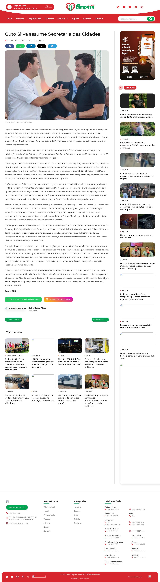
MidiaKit (99, 19)
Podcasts (49, 19)
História (61, 19)
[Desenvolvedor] (150, 576)
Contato (87, 19)
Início (9, 19)
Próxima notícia (99, 319)
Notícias (20, 19)
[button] (9, 46)
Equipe (75, 19)
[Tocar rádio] (9, 7)
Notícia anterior (14, 319)
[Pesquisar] (150, 19)
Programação (34, 19)
